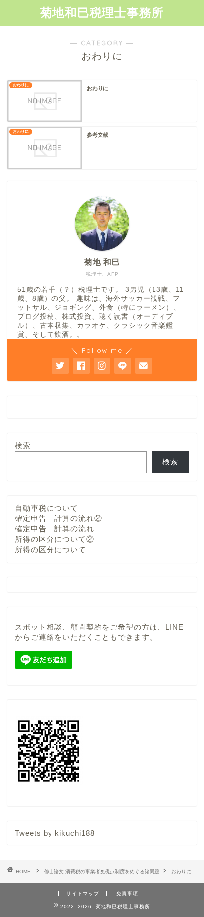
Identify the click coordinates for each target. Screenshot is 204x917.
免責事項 (127, 893)
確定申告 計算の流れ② (58, 518)
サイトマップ (82, 893)
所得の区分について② (54, 539)
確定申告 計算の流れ (54, 528)
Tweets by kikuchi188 (55, 833)
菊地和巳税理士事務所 (102, 12)
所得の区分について (50, 549)
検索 (23, 445)
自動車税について (46, 508)
